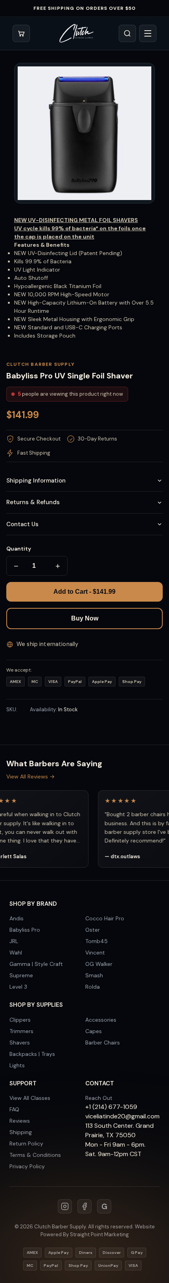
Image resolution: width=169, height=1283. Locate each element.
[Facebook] (84, 1206)
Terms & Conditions (35, 1154)
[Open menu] (147, 33)
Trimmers (21, 1031)
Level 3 (18, 986)
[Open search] (127, 33)
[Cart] (21, 33)
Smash (94, 975)
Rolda (92, 986)
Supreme (21, 975)
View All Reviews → (30, 776)
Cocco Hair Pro (104, 918)
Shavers (19, 1042)
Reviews (19, 1120)
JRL (13, 941)
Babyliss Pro (24, 929)
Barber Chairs (102, 1042)
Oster (92, 929)
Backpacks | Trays (32, 1053)
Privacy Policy (27, 1166)
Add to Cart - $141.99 (84, 591)
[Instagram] (65, 1206)
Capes (93, 1031)
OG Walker (98, 963)
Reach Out (98, 1097)
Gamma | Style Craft (36, 963)
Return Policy (26, 1143)
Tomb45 (96, 941)
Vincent (95, 952)
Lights (17, 1065)
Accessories (100, 1019)
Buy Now (84, 618)
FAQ (14, 1109)
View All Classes (29, 1097)
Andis (16, 918)
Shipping (20, 1132)
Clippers (20, 1019)
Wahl (15, 952)
